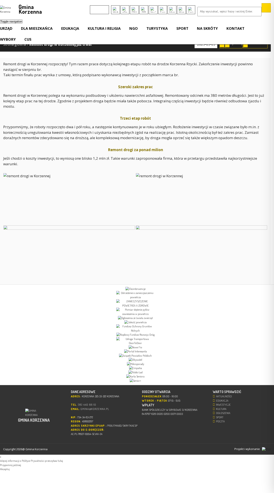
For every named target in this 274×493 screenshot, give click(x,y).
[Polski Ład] (135, 372)
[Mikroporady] (135, 364)
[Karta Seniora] (135, 376)
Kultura (221, 409)
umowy (64, 74)
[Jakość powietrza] (135, 322)
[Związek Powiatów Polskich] (135, 356)
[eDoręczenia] (125, 9)
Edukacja (70, 28)
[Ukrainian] (103, 8)
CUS (27, 39)
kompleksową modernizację (119, 137)
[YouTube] (153, 9)
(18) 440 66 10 (87, 404)
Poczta (220, 421)
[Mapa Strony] (172, 9)
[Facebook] (162, 9)
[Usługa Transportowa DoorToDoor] (135, 341)
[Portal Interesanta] (135, 351)
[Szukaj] (266, 7)
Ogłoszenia (223, 413)
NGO (133, 28)
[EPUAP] (134, 9)
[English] (92, 8)
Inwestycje (223, 404)
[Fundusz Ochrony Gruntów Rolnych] (135, 328)
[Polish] (98, 8)
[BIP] (143, 9)
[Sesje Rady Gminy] (190, 9)
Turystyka (157, 28)
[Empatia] (135, 368)
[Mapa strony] (181, 9)
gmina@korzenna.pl (94, 409)
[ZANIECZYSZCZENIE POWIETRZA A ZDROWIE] (135, 303)
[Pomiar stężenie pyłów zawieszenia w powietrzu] (135, 312)
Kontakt (235, 28)
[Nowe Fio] (135, 347)
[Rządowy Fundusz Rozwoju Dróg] (135, 335)
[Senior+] (135, 381)
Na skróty (207, 28)
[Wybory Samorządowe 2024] (115, 9)
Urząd (6, 28)
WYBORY (8, 39)
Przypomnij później (10, 465)
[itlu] (266, 449)
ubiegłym (163, 126)
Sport (182, 28)
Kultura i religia (104, 28)
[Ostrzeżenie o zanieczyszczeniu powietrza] (135, 295)
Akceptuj (5, 469)
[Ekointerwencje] (135, 289)
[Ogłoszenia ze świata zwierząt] (135, 318)
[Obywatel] (135, 360)
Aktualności (224, 396)
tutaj (60, 460)
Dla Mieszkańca (37, 28)
